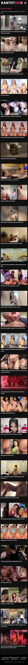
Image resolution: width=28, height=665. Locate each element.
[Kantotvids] (12, 3)
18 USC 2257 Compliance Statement (10, 657)
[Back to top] (25, 662)
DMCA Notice (14, 659)
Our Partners (23, 659)
